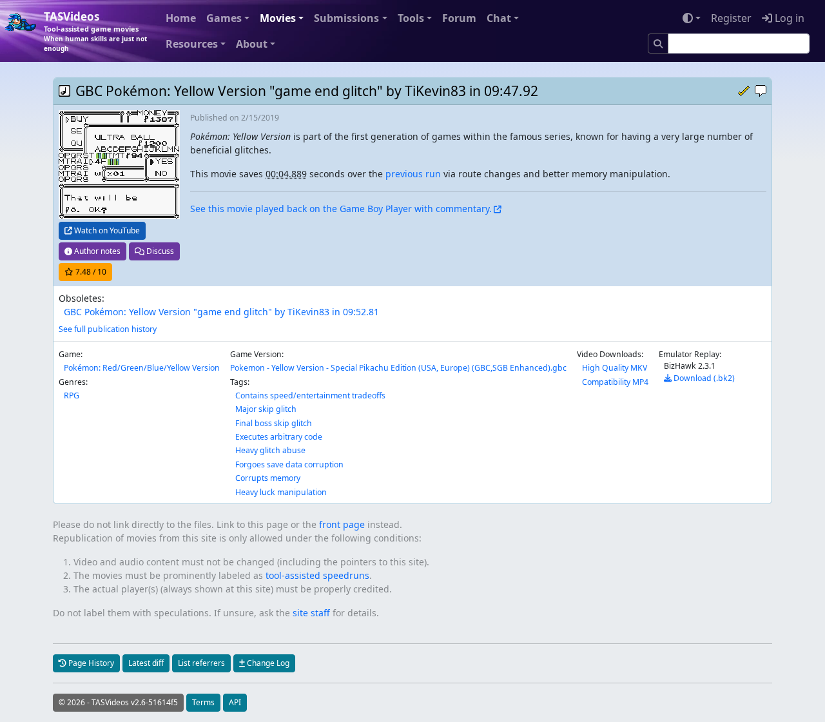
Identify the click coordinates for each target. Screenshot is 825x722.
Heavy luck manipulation (281, 492)
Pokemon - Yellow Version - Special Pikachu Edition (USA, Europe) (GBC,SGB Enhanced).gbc (398, 367)
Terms (203, 702)
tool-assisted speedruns (317, 575)
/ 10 (90, 271)
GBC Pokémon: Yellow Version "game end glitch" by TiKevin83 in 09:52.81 (221, 312)
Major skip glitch (265, 409)
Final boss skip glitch (273, 423)
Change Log (267, 663)
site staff (311, 613)
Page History (90, 663)
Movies (278, 18)
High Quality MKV (614, 367)
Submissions (346, 18)
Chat (499, 18)
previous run (413, 174)
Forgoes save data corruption (289, 464)
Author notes (96, 251)
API (235, 702)
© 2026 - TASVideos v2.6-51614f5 (118, 702)
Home (181, 18)
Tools (411, 18)
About (251, 44)
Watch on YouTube (106, 230)
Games (224, 18)
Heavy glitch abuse (270, 450)
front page (342, 524)
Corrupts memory (267, 478)
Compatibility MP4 (615, 381)
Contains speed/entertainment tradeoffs (310, 395)
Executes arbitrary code (278, 436)
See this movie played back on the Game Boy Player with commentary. (341, 208)
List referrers (201, 663)
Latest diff (146, 663)
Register (731, 18)
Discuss (159, 251)
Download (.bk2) (703, 378)
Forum (459, 18)
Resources (192, 44)
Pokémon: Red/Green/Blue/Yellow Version (142, 367)
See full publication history (108, 329)
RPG (71, 395)
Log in (788, 18)
